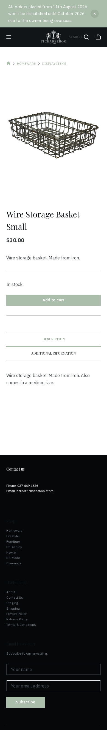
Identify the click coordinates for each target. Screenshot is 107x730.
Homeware (14, 530)
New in (11, 552)
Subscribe (25, 701)
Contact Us (14, 597)
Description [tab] (54, 339)
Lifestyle (12, 536)
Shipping (13, 608)
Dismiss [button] (95, 14)
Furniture (13, 541)
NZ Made (13, 558)
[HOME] (8, 64)
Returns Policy (17, 619)
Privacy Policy (16, 614)
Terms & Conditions (21, 625)
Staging (12, 603)
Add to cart (53, 299)
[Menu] (8, 37)
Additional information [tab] (53, 353)
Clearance (13, 563)
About (10, 592)
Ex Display (14, 547)
